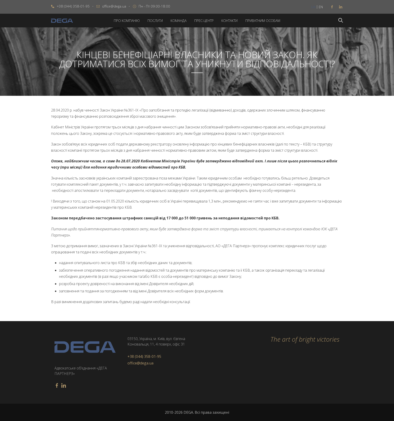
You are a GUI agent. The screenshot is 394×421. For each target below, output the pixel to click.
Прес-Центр (204, 20)
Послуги (155, 20)
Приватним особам (262, 20)
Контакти (229, 20)
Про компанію (127, 20)
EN (321, 7)
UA (313, 7)
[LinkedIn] (340, 7)
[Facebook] (332, 7)
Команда (179, 20)
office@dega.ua (114, 6)
